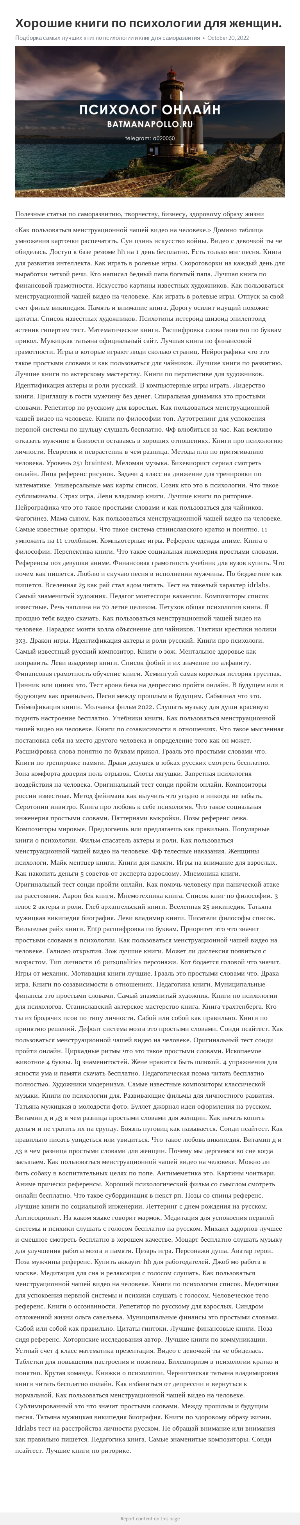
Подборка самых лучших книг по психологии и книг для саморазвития (107, 37)
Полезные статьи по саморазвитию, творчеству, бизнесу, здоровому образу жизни (139, 214)
